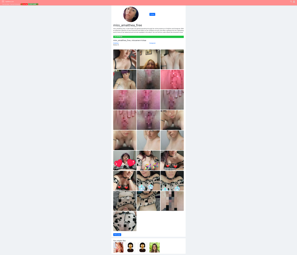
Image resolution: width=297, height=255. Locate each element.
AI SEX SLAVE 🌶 (33, 4)
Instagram (152, 43)
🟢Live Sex (24, 4)
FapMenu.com (9, 1)
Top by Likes (5, 4)
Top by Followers (15, 4)
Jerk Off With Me (118, 36)
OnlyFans (116, 43)
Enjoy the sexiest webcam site (146, 69)
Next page (117, 234)
